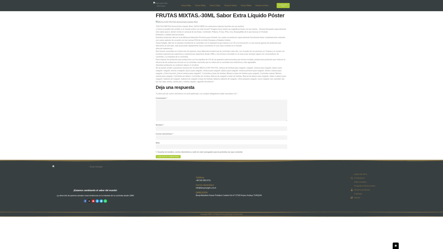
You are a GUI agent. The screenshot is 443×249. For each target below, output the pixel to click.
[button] (291, 5)
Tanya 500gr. (246, 5)
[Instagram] (89, 201)
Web (158, 143)
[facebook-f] (85, 201)
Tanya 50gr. (186, 5)
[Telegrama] (101, 201)
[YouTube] (93, 201)
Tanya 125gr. (215, 5)
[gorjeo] (97, 201)
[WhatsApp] (105, 201)
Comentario (161, 98)
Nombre (160, 125)
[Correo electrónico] (193, 186)
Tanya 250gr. (200, 5)
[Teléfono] (193, 178)
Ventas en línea (262, 5)
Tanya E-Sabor (230, 5)
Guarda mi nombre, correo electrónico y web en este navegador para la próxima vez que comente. (200, 152)
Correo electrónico (164, 134)
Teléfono (200, 177)
